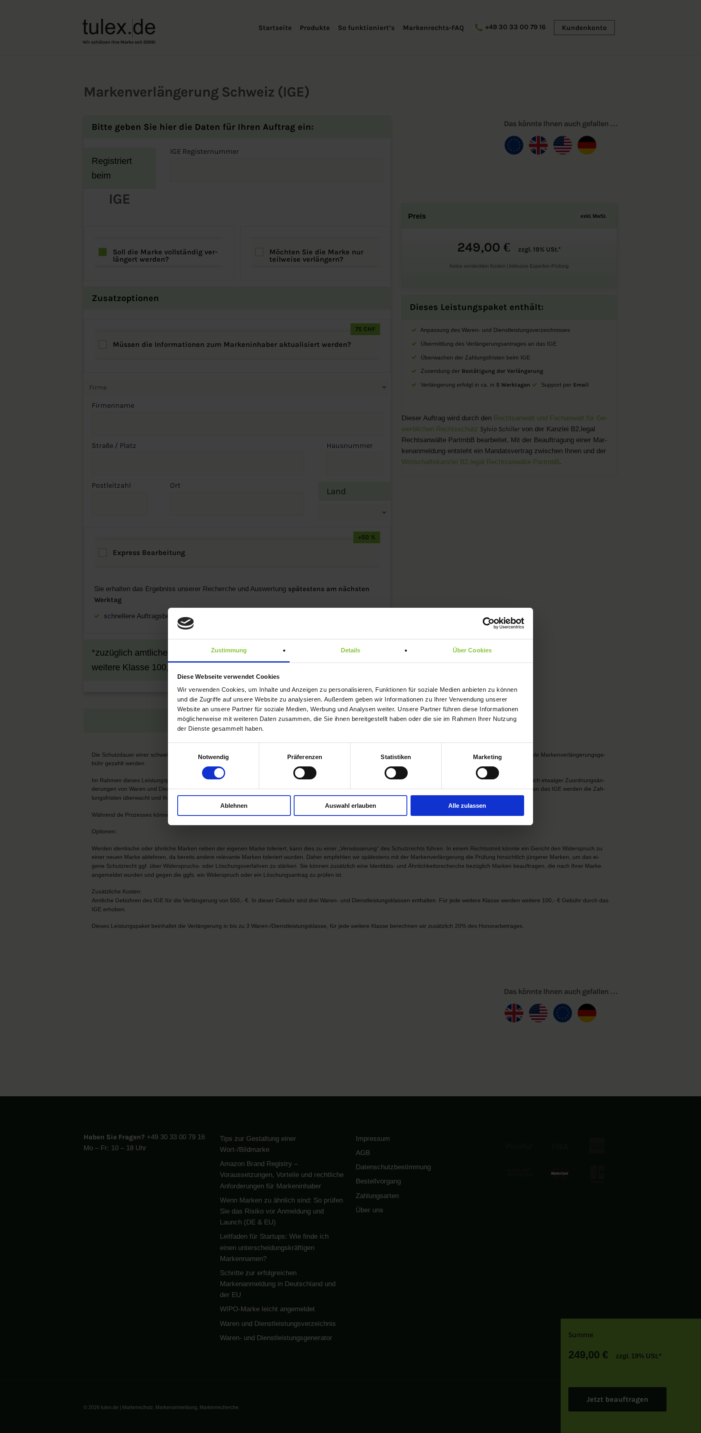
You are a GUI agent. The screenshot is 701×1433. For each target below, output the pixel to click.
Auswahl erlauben (350, 805)
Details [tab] (351, 650)
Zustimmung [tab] (229, 650)
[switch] (304, 772)
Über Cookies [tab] (472, 650)
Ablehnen (233, 805)
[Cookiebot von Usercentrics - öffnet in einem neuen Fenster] (488, 623)
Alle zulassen (467, 805)
